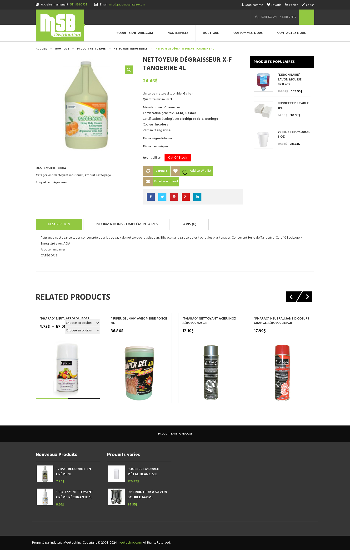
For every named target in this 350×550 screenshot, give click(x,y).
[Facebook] (151, 197)
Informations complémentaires (127, 224)
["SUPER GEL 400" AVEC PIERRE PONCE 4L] (139, 373)
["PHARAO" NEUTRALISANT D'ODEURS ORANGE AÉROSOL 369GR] (282, 373)
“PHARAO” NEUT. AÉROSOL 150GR (65, 319)
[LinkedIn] (197, 197)
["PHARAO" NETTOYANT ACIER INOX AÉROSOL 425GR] (210, 373)
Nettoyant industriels (130, 49)
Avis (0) (189, 224)
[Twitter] (162, 197)
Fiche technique (155, 146)
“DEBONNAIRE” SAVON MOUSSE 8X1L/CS (289, 80)
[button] (129, 69)
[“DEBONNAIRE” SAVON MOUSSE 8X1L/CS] (263, 82)
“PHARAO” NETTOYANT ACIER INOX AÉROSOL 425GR (209, 321)
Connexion (269, 17)
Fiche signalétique (157, 138)
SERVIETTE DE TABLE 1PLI (293, 106)
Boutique (62, 49)
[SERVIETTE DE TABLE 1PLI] (263, 111)
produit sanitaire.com (175, 433)
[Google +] (186, 197)
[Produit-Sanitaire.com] (60, 25)
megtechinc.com (130, 542)
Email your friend (166, 181)
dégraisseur (60, 182)
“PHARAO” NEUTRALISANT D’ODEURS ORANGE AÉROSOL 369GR (281, 321)
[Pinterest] (174, 197)
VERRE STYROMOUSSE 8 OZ (294, 134)
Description (59, 224)
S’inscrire (289, 17)
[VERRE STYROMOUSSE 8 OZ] (263, 139)
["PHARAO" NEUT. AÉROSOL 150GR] (68, 369)
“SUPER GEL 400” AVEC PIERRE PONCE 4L (139, 321)
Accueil (41, 49)
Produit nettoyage (91, 49)
